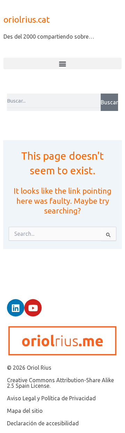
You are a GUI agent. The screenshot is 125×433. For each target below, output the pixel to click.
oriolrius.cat (26, 19)
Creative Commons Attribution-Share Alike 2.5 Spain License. (60, 383)
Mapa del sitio (25, 411)
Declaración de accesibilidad (43, 423)
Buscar (109, 102)
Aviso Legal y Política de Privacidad (51, 398)
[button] (62, 63)
